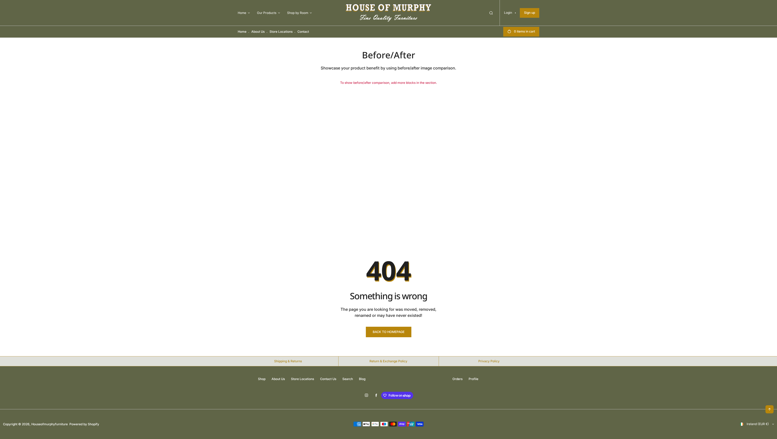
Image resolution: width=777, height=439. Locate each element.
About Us (258, 32)
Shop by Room (297, 13)
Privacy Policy (489, 361)
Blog (362, 379)
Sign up (529, 13)
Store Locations (281, 32)
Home (242, 13)
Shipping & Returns (288, 361)
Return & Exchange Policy (388, 361)
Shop (261, 379)
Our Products (266, 13)
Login (508, 13)
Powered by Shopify (84, 424)
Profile (473, 379)
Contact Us (328, 379)
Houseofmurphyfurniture (49, 424)
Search (347, 379)
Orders (457, 379)
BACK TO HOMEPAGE (388, 332)
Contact (303, 32)
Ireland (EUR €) (758, 424)
